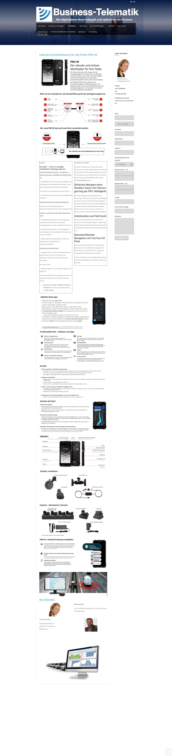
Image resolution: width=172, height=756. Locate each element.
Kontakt (111, 26)
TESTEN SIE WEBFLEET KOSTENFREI (63, 32)
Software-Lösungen (56, 26)
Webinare (82, 32)
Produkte (72, 26)
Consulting (93, 32)
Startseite (42, 26)
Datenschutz (43, 32)
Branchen (83, 26)
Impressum (121, 26)
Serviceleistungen (97, 26)
